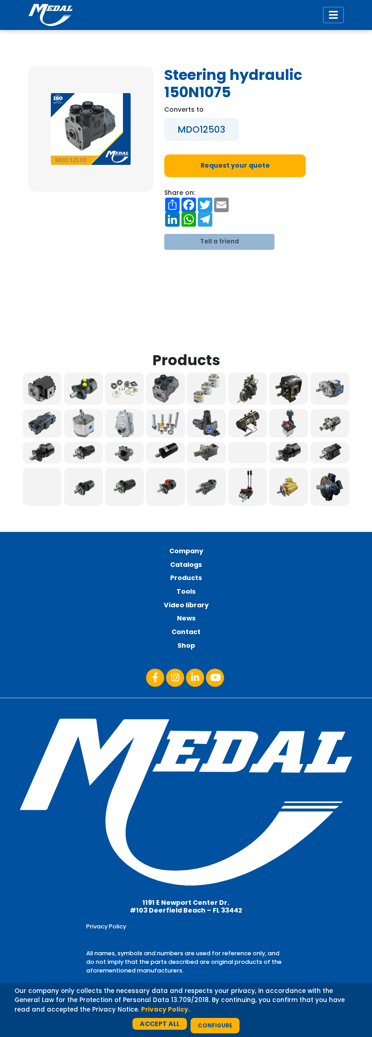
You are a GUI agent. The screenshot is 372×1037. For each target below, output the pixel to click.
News (186, 618)
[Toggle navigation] (333, 15)
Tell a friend (219, 241)
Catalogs (186, 564)
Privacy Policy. (165, 1009)
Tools (186, 591)
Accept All (160, 1023)
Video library (186, 605)
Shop (186, 645)
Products (186, 577)
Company (186, 551)
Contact (186, 631)
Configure (215, 1025)
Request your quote (235, 165)
